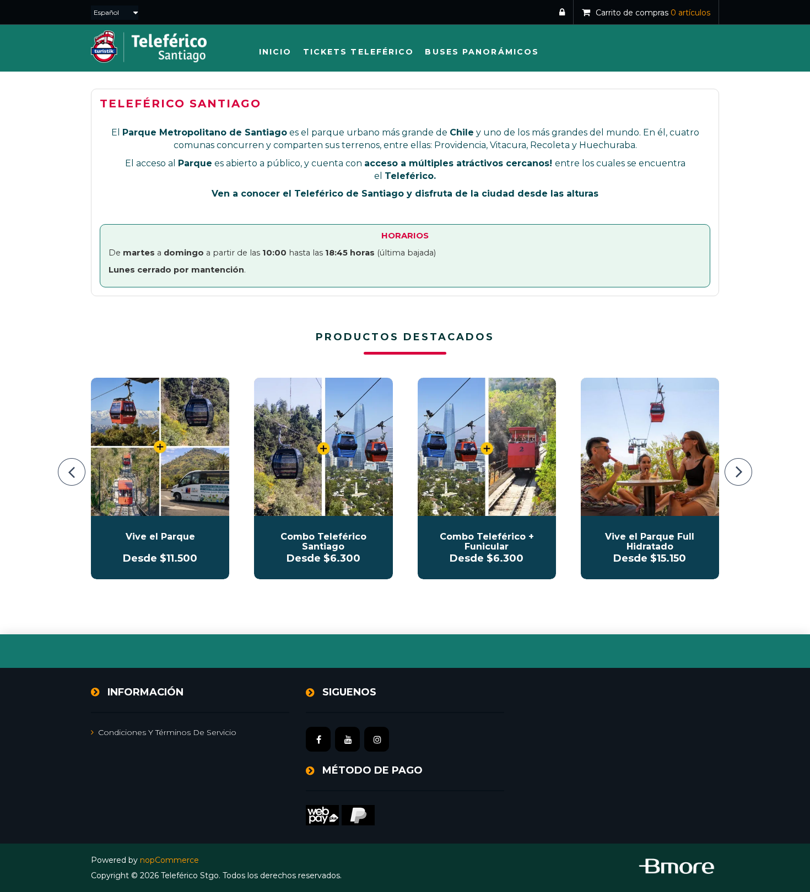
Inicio (275, 52)
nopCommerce (169, 860)
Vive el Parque (160, 537)
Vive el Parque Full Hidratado (649, 542)
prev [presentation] (71, 472)
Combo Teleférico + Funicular (487, 542)
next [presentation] (738, 472)
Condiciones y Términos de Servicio (167, 732)
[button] (359, 52)
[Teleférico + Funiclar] (487, 447)
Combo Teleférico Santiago (323, 542)
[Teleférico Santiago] (323, 447)
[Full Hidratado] (650, 447)
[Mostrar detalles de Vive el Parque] (160, 447)
